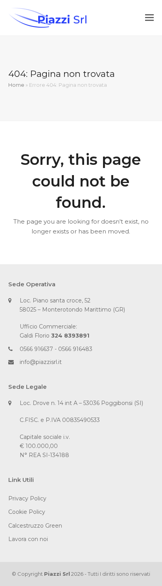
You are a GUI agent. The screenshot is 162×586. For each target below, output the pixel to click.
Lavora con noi (28, 539)
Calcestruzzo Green (35, 525)
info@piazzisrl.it (41, 362)
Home (16, 85)
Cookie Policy (26, 511)
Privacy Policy (27, 498)
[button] (149, 18)
